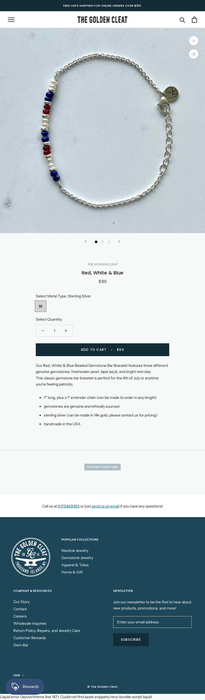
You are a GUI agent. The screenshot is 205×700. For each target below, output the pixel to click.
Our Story (21, 601)
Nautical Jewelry (74, 550)
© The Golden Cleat (102, 687)
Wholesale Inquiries (29, 623)
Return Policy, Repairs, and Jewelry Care (46, 630)
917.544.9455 (69, 506)
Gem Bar (20, 645)
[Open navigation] (11, 19)
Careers (20, 616)
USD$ (16, 675)
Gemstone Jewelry (77, 557)
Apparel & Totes (75, 565)
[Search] (182, 19)
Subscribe (131, 639)
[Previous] (85, 241)
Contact (20, 609)
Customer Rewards (29, 637)
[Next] (119, 241)
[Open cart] (194, 20)
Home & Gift (72, 572)
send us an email (105, 506)
